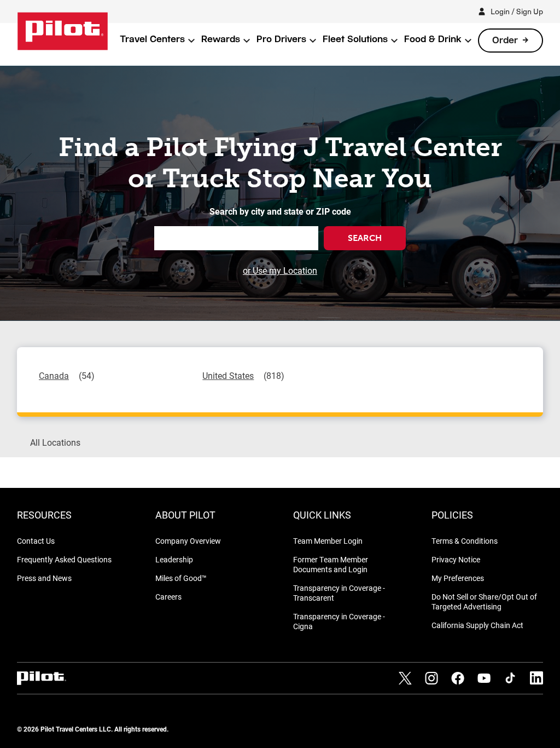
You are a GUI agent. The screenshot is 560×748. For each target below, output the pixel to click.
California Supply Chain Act (477, 625)
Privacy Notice (455, 559)
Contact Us (36, 541)
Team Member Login (328, 541)
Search (365, 238)
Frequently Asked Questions (64, 559)
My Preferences (457, 578)
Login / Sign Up (517, 11)
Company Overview (188, 541)
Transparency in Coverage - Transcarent (339, 593)
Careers (168, 596)
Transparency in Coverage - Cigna (339, 621)
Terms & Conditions (464, 541)
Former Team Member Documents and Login (330, 564)
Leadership (174, 559)
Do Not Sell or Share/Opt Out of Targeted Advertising (484, 601)
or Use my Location (280, 270)
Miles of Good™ (181, 578)
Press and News (44, 578)
